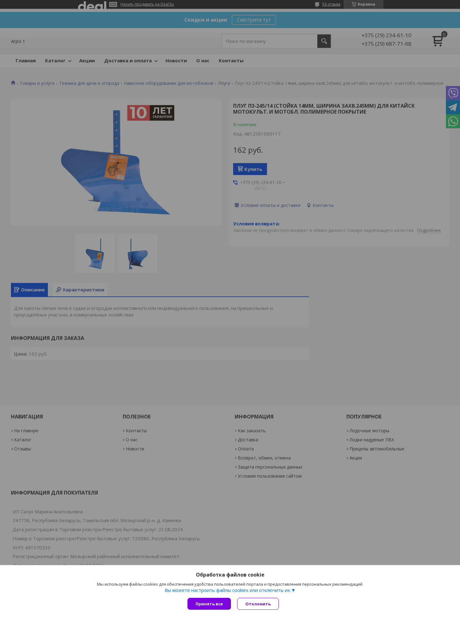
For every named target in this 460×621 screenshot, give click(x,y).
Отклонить (258, 604)
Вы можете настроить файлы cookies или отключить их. (228, 590)
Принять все (209, 604)
